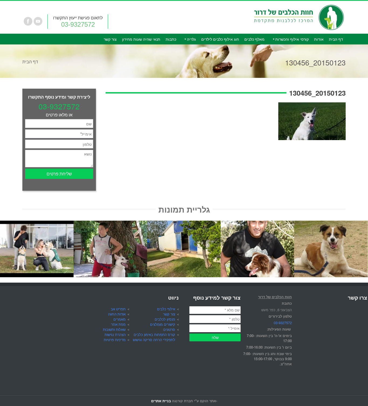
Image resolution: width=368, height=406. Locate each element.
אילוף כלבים (166, 308)
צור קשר (110, 39)
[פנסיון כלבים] (184, 224)
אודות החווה (117, 314)
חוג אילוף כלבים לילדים (220, 39)
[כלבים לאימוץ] (331, 224)
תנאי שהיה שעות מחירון (141, 39)
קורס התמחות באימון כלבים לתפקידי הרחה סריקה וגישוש (154, 337)
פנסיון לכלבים (165, 319)
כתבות (171, 39)
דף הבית (336, 39)
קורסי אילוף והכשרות (292, 39)
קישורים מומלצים (162, 324)
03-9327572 (78, 24)
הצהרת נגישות (115, 334)
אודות (319, 39)
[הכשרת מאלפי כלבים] (37, 224)
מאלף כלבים (254, 39)
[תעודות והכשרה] (257, 224)
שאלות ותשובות (114, 329)
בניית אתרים (161, 400)
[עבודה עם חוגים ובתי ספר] (110, 224)
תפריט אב (118, 308)
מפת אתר (118, 324)
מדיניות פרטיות (115, 339)
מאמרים (119, 319)
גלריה (191, 39)
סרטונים (169, 329)
